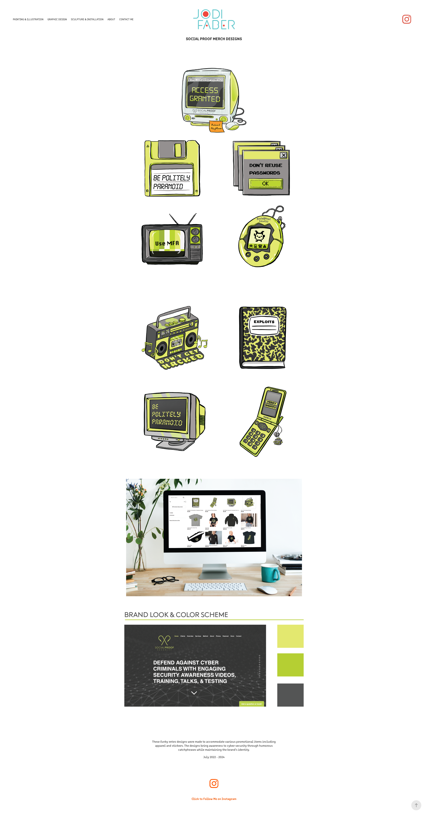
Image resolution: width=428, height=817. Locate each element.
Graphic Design (57, 19)
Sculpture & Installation (87, 19)
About (111, 19)
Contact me (126, 19)
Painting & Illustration (28, 19)
